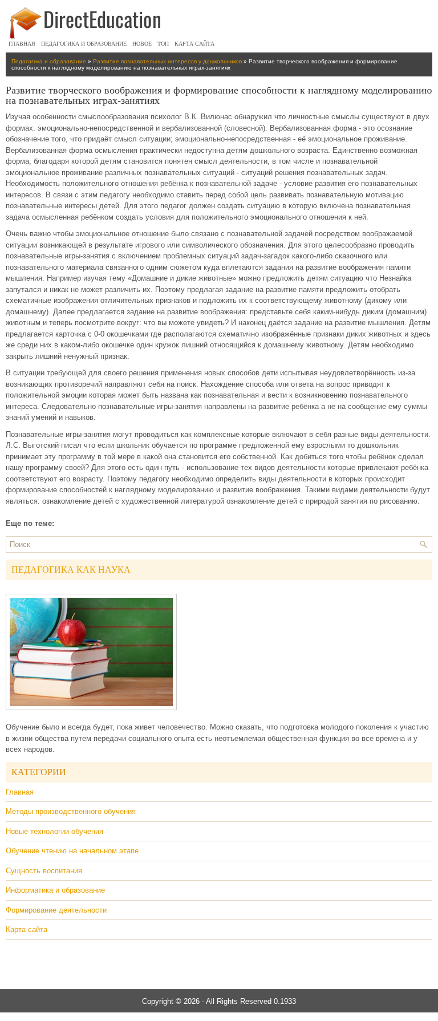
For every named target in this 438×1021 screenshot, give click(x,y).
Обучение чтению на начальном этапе (72, 850)
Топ (163, 43)
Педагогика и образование (84, 43)
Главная (22, 43)
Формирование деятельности (56, 910)
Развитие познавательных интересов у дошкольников (167, 61)
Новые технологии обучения (54, 831)
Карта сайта (194, 43)
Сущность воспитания (44, 870)
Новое (142, 43)
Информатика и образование (55, 890)
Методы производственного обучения (71, 811)
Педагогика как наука (71, 569)
